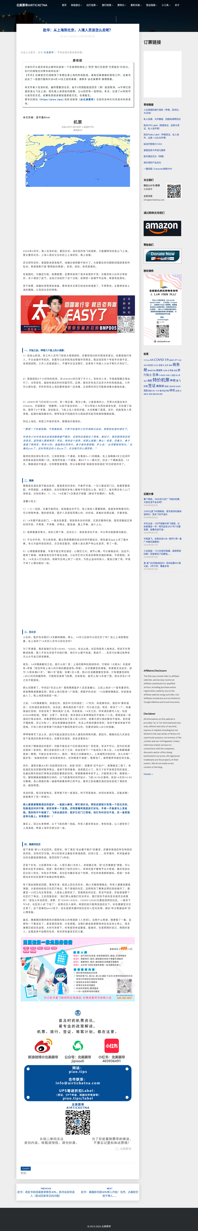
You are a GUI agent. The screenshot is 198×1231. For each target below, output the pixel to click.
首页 (64, 5)
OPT (176, 360)
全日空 (155, 365)
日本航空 (162, 375)
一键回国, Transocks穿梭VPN (158, 168)
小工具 (165, 5)
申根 (173, 380)
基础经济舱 (152, 370)
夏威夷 (159, 370)
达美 (177, 390)
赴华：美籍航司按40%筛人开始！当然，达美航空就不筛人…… (109, 1192)
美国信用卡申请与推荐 (154, 150)
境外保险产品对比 (152, 162)
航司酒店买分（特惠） (154, 156)
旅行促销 (107, 5)
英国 (146, 390)
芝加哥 (178, 386)
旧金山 (168, 375)
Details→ (148, 774)
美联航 (160, 386)
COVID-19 (161, 359)
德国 (175, 370)
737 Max (147, 360)
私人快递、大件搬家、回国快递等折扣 (162, 119)
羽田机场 (172, 386)
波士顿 (177, 375)
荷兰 (154, 391)
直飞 (178, 380)
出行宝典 (91, 5)
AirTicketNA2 (70, 36)
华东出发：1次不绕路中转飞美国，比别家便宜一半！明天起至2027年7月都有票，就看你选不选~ (162, 526)
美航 (167, 386)
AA (152, 359)
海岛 (145, 381)
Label (171, 360)
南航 (170, 365)
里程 (150, 394)
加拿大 (161, 365)
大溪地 (165, 370)
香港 (160, 394)
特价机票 (161, 379)
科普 (146, 386)
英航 (150, 390)
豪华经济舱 (164, 390)
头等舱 (171, 370)
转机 (172, 390)
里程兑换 (155, 394)
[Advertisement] (78, 221)
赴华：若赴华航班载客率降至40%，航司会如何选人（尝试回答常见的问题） (46, 1192)
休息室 (150, 365)
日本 (155, 375)
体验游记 (76, 5)
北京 (166, 365)
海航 (149, 380)
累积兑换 (135, 5)
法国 (173, 375)
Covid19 (25, 1168)
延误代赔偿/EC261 (153, 144)
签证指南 (151, 5)
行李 (157, 391)
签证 (152, 385)
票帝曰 (121, 5)
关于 (177, 5)
